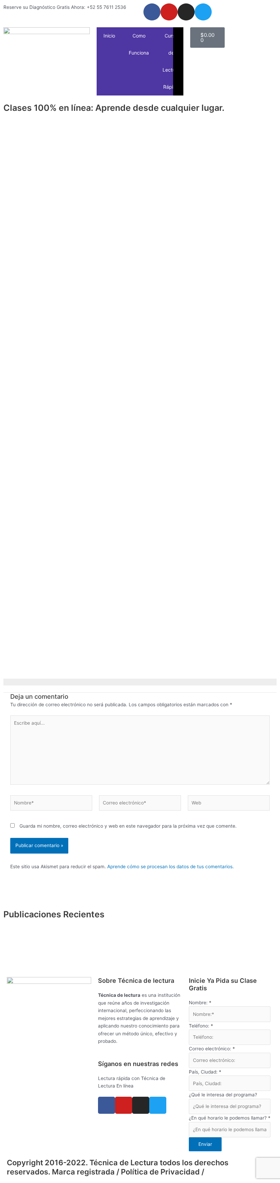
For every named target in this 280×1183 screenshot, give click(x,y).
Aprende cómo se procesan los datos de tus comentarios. (170, 866)
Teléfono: (201, 1026)
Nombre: (200, 1002)
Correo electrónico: (212, 1048)
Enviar (205, 1144)
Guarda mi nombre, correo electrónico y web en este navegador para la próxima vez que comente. (128, 826)
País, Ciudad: (205, 1072)
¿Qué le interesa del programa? (223, 1094)
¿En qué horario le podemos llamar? (229, 1118)
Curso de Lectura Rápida (171, 61)
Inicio (109, 36)
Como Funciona (139, 44)
